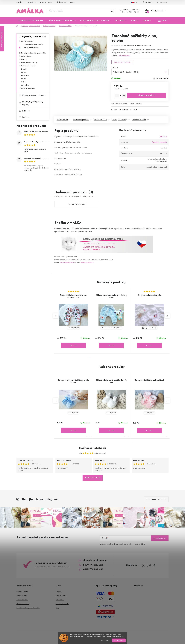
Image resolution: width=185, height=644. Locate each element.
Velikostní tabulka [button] (122, 62)
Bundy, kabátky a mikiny (29, 63)
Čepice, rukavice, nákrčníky (34, 95)
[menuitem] (31, 20)
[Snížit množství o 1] (117, 95)
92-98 (119, 328)
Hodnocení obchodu (92, 448)
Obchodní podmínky (23, 604)
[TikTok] (154, 565)
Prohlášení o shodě (62, 604)
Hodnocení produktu (81, 119)
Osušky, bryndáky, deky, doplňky (32, 103)
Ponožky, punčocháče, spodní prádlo (33, 53)
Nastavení (104, 640)
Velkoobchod (60, 600)
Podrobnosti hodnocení (143, 45)
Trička (23, 82)
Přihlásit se (160, 538)
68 (72, 328)
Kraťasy (23, 79)
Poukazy (25, 117)
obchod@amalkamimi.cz (95, 560)
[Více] (162, 20)
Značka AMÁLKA (100, 119)
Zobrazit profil (155, 499)
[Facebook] (143, 565)
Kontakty (19, 2)
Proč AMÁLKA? (31, 2)
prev (55, 315)
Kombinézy (25, 75)
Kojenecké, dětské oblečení (34, 36)
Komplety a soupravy (28, 88)
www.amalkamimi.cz (87, 262)
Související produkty (119, 119)
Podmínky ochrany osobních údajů (28, 608)
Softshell (26, 111)
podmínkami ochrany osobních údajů (132, 544)
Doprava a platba (46, 2)
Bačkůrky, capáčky (27, 41)
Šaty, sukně (25, 85)
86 (115, 328)
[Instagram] (149, 565)
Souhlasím (119, 640)
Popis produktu (62, 119)
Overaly (24, 59)
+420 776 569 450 (93, 569)
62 (69, 328)
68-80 (76, 413)
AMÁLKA (139, 103)
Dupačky (24, 69)
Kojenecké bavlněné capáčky (33, 44)
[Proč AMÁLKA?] (103, 244)
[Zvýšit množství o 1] (124, 95)
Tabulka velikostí (61, 2)
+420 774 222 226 (130, 10)
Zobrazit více (92, 478)
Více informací (125, 55)
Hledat (112, 11)
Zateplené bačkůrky (31, 48)
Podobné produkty (139, 119)
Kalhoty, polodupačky (28, 66)
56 (143, 328)
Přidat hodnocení (77, 204)
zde (123, 637)
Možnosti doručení (162, 78)
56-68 (70, 413)
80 (78, 328)
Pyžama (23, 72)
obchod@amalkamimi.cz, (68, 262)
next (167, 315)
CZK (136, 2)
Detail (73, 345)
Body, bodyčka (26, 56)
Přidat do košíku (146, 95)
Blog (57, 608)
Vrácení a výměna (22, 600)
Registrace (163, 2)
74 (75, 328)
